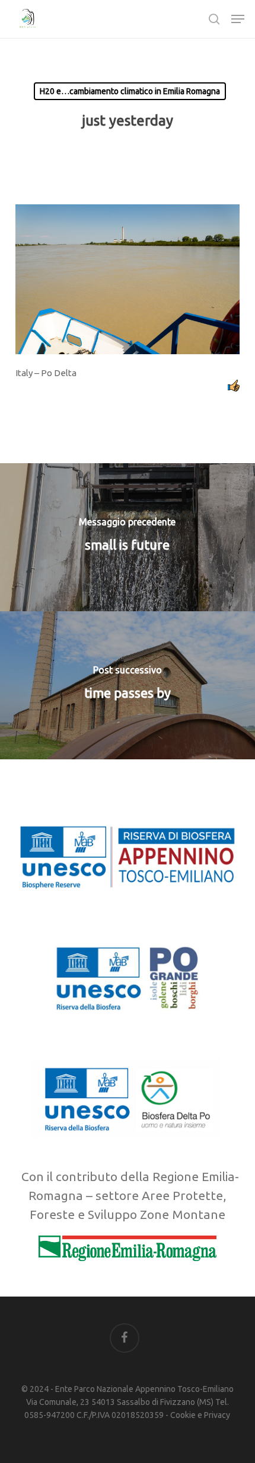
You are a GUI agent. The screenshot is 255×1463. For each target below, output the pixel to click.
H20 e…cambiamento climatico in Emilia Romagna (130, 91)
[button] (237, 19)
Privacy (217, 1415)
